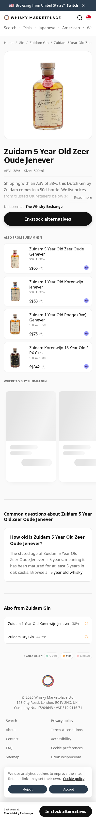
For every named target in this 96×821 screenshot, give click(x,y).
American (71, 27)
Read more (83, 197)
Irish (27, 27)
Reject (27, 789)
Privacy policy (62, 720)
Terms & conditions (67, 729)
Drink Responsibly (66, 757)
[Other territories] (88, 17)
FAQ (9, 748)
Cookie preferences (67, 748)
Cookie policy (73, 778)
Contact (12, 738)
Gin (21, 42)
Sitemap (12, 757)
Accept (68, 789)
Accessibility (61, 738)
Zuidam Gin (39, 42)
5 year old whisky (66, 572)
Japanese (47, 27)
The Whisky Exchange (44, 206)
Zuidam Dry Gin (21, 636)
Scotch (10, 27)
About (11, 729)
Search (11, 720)
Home (9, 42)
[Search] (80, 18)
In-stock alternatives (48, 219)
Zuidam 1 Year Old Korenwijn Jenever (39, 623)
